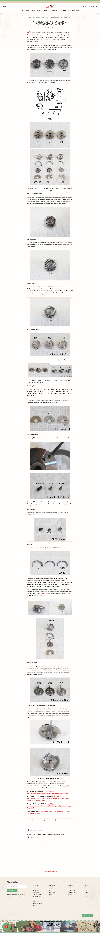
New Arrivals (36, 892)
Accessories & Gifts (37, 903)
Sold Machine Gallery (38, 890)
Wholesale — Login (72, 890)
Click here (47, 393)
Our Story (87, 885)
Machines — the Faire (38, 889)
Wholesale (87, 915)
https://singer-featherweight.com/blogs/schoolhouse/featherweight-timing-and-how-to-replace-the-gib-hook (50, 806)
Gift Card (87, 890)
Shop (22, 10)
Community (46, 10)
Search (5, 6)
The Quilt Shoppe (37, 894)
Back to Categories (51, 871)
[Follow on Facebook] (8, 910)
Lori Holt (35, 898)
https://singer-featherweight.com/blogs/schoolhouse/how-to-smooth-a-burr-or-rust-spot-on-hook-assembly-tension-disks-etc (49, 798)
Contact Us (70, 885)
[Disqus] (50, 845)
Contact (54, 10)
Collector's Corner (37, 901)
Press (86, 896)
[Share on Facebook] (32, 820)
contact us (45, 593)
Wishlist (86, 892)
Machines (63, 10)
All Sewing (35, 885)
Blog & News (52, 892)
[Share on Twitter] (44, 820)
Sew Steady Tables (37, 896)
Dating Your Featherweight (55, 887)
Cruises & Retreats (73, 10)
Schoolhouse (36, 10)
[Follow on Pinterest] (15, 910)
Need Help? (84, 6)
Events (50, 894)
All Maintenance (37, 887)
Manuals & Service (53, 890)
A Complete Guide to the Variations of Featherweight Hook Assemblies (55, 17)
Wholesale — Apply (72, 892)
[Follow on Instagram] (11, 910)
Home (30, 17)
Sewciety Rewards (89, 889)
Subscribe (12, 890)
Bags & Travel (36, 900)
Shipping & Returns (72, 887)
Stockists (70, 894)
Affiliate (86, 894)
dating (53, 27)
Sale (27, 10)
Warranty (70, 889)
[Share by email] (67, 820)
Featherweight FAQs (54, 889)
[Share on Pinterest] (56, 820)
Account (92, 6)
